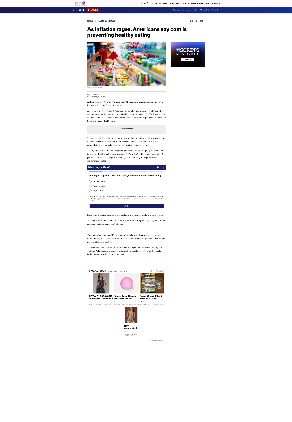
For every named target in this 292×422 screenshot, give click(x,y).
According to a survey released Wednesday (105, 110)
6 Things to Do (205, 10)
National (164, 3)
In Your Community (178, 10)
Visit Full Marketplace (156, 271)
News (90, 21)
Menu (144, 3)
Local (154, 3)
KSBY (80, 10)
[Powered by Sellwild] (161, 340)
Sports (185, 3)
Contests (215, 10)
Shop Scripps (198, 3)
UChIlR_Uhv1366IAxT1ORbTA (84, 10)
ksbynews (73, 10)
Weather (175, 3)
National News (106, 21)
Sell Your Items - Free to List (117, 271)
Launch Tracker (192, 10)
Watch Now (212, 3)
